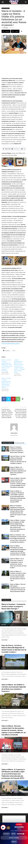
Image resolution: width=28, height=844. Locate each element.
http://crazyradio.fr (14, 435)
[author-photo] (14, 431)
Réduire (14, 841)
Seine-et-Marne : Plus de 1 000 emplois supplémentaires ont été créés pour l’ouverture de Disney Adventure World (18, 587)
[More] (21, 31)
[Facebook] (4, 399)
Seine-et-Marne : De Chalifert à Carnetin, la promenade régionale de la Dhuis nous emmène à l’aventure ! (18, 470)
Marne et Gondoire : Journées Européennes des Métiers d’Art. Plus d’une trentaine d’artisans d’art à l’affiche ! (7, 382)
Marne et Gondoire (5, 8)
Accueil (3, 5)
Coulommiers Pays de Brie (4, 562)
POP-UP (13, 833)
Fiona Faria (5, 27)
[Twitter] (8, 399)
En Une (7, 5)
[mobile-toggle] (2, 2)
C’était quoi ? (6, 833)
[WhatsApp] (18, 399)
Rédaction (3, 668)
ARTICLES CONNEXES (7, 443)
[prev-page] (3, 595)
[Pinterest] (13, 399)
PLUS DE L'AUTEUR (19, 443)
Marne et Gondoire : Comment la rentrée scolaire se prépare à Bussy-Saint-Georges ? (13, 606)
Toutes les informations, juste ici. (11, 343)
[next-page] (5, 595)
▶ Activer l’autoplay (14, 837)
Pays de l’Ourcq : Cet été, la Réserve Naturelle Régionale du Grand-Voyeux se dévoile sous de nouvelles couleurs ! (18, 459)
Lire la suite (4, 640)
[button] (26, 2)
